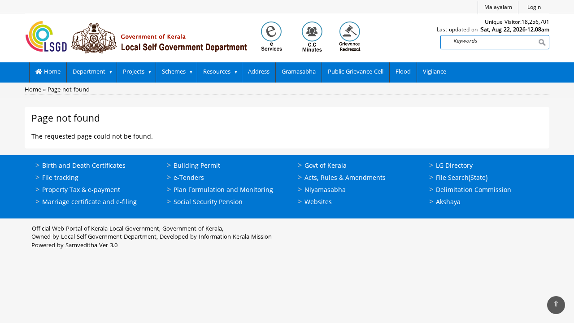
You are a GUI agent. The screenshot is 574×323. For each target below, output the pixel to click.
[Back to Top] (556, 305)
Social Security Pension (208, 202)
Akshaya (448, 202)
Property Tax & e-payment (81, 190)
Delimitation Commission (473, 190)
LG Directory (454, 166)
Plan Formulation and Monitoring (223, 190)
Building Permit (197, 166)
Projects (133, 72)
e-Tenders (189, 178)
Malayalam (498, 7)
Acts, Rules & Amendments (345, 178)
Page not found (69, 90)
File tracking (60, 178)
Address (259, 72)
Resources (216, 72)
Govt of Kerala (325, 166)
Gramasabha (299, 72)
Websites (318, 202)
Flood (403, 72)
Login (534, 7)
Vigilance (434, 72)
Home (51, 72)
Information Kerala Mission (235, 237)
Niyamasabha (325, 190)
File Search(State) (461, 178)
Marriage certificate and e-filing (89, 202)
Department (89, 72)
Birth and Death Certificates (84, 166)
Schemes (174, 72)
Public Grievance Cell (355, 72)
